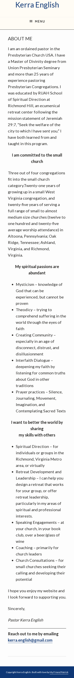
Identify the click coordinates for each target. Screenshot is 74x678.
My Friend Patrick (59, 672)
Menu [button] (40, 21)
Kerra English (37, 4)
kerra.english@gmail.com (30, 640)
